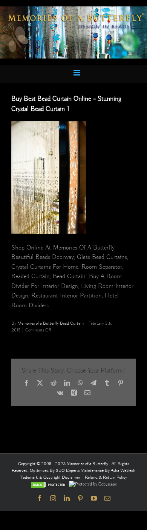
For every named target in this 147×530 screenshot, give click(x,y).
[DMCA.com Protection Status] (49, 484)
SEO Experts (68, 470)
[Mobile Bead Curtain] (73, 10)
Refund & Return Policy (106, 477)
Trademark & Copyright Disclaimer (50, 477)
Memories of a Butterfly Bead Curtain (50, 323)
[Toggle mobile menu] (77, 73)
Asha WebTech (123, 470)
